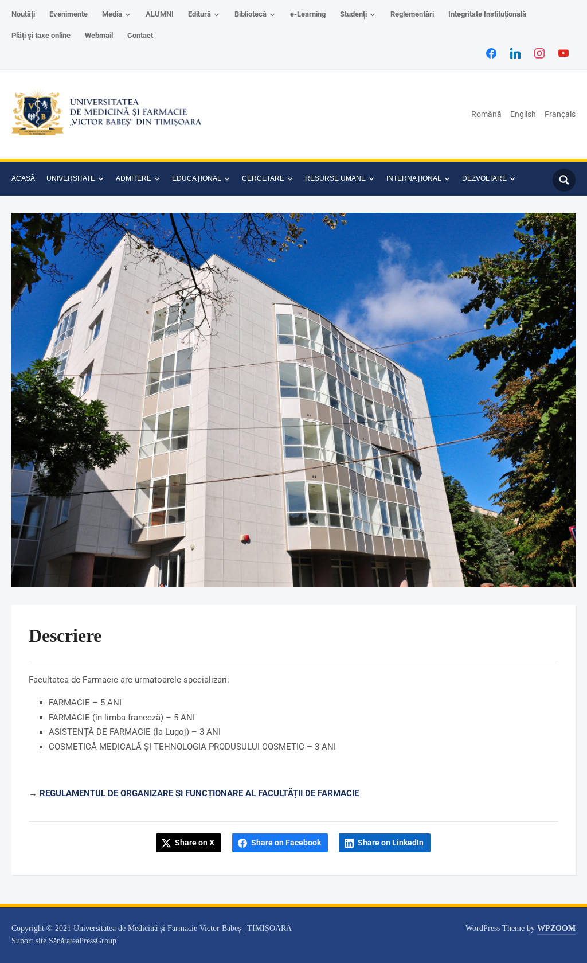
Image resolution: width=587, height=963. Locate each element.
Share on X (194, 842)
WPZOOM (556, 928)
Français (560, 114)
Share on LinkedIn (391, 842)
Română (486, 114)
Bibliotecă (250, 14)
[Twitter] (515, 52)
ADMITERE (133, 178)
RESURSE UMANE (335, 178)
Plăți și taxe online (41, 35)
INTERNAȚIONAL (413, 178)
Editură (199, 14)
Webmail (99, 35)
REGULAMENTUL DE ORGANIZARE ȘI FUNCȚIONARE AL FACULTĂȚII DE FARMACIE (199, 793)
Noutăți (23, 14)
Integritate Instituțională (487, 14)
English (523, 114)
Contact (140, 35)
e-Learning (308, 14)
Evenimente (68, 14)
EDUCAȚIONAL (196, 178)
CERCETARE (263, 178)
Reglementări (412, 14)
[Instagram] (539, 52)
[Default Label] (563, 52)
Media (112, 14)
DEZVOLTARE (484, 178)
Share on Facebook (286, 842)
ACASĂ (23, 178)
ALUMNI (160, 14)
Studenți (353, 14)
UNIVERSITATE (70, 178)
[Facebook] (491, 52)
